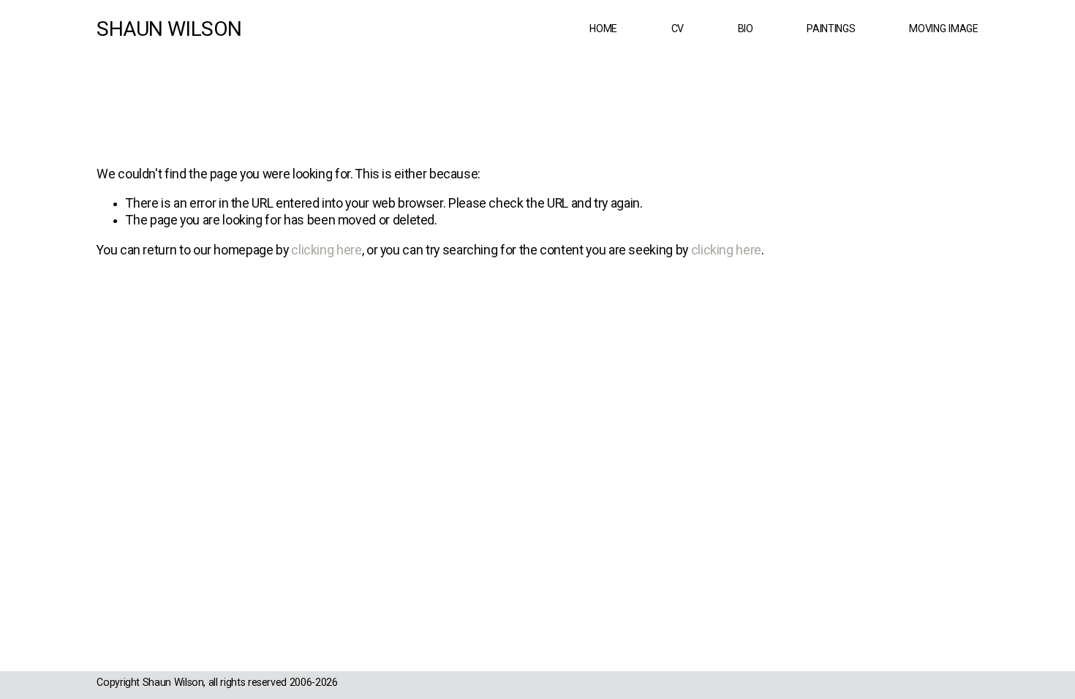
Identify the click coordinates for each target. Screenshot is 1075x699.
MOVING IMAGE (943, 28)
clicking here (326, 250)
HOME (603, 28)
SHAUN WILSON (169, 29)
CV (677, 28)
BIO (745, 28)
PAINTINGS (831, 28)
